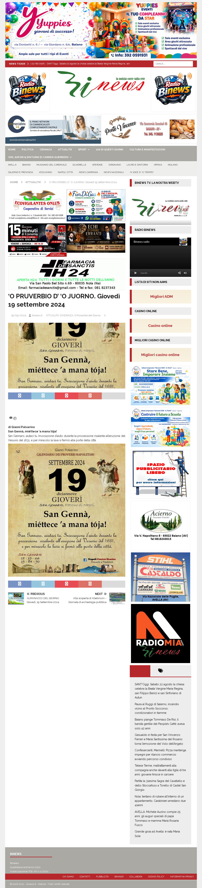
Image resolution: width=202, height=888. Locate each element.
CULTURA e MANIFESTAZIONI (147, 149)
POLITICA (28, 149)
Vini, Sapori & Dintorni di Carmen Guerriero (38, 157)
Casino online (161, 325)
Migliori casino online (161, 354)
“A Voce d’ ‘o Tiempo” (142, 172)
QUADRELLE (79, 165)
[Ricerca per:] (173, 63)
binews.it (37, 315)
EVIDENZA (66, 315)
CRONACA (46, 149)
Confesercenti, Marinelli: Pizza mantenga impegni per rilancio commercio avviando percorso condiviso (160, 755)
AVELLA (12, 165)
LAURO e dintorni (137, 165)
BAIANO (26, 165)
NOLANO (173, 165)
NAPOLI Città (65, 172)
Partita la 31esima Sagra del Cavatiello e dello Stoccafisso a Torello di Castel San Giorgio (160, 785)
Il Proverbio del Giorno (87, 315)
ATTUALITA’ (65, 149)
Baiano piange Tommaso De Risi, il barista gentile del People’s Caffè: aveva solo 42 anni (160, 724)
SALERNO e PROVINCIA (20, 172)
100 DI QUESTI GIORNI (109, 149)
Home (12, 149)
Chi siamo (68, 876)
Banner (118, 876)
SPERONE (97, 165)
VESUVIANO (45, 172)
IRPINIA (158, 165)
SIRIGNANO (114, 165)
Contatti (85, 876)
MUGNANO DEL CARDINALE (51, 165)
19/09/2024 (18, 315)
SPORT (82, 149)
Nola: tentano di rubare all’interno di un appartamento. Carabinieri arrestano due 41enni (160, 801)
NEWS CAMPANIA (88, 172)
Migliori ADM (161, 296)
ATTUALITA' (52, 315)
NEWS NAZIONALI (114, 172)
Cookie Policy (156, 876)
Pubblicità (102, 876)
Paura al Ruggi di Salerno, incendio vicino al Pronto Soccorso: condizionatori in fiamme (157, 709)
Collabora (135, 876)
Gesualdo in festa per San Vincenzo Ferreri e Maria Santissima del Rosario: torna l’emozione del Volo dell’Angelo (159, 739)
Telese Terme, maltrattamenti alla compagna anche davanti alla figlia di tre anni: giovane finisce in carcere (160, 770)
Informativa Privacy (182, 876)
